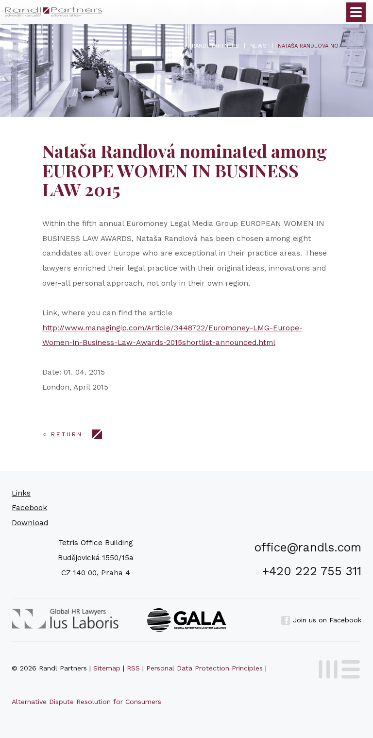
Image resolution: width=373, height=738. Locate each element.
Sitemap (106, 668)
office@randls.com (307, 547)
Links (21, 493)
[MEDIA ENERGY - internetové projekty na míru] (336, 668)
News (258, 46)
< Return (62, 434)
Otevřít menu (356, 12)
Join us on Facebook (325, 620)
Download (30, 522)
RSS (133, 668)
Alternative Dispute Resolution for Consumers (86, 701)
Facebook (29, 507)
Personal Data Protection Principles (204, 668)
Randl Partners (215, 46)
